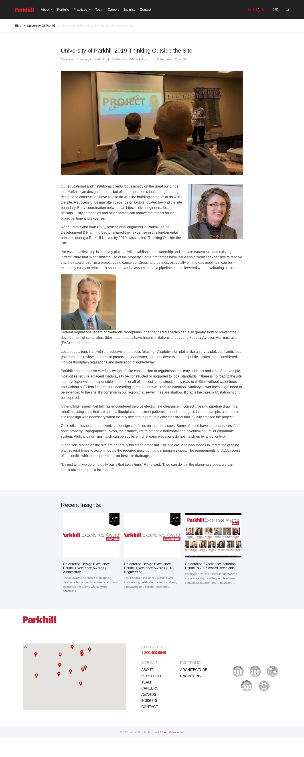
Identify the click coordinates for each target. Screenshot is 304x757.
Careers (114, 9)
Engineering (192, 676)
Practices (80, 9)
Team (99, 9)
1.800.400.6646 (153, 653)
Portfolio (63, 9)
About (147, 670)
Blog (18, 25)
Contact (145, 9)
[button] (60, 655)
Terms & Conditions (172, 732)
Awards (148, 694)
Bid (275, 9)
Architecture (193, 670)
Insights (129, 9)
